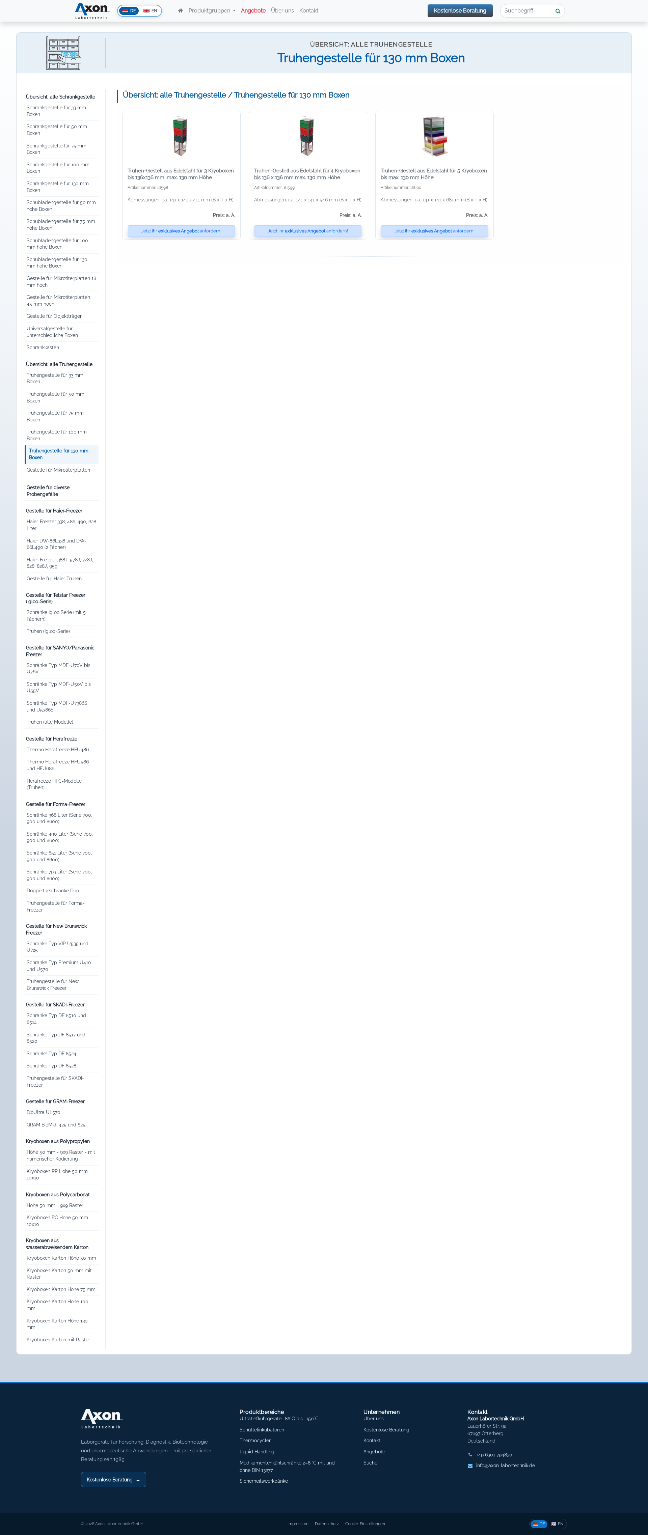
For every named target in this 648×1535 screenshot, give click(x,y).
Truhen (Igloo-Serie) (48, 631)
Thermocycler (255, 1440)
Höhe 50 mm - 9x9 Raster (55, 1205)
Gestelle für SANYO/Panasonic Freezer (60, 651)
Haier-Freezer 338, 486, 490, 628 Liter (61, 525)
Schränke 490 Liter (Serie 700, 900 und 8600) (60, 837)
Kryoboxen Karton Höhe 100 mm (57, 1305)
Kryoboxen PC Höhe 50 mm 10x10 (57, 1221)
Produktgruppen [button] (210, 10)
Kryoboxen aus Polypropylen (58, 1141)
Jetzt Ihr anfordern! (181, 230)
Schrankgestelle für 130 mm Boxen (58, 187)
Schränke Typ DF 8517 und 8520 (56, 1038)
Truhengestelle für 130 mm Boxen (58, 454)
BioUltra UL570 (43, 1112)
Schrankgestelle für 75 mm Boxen (56, 149)
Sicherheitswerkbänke (264, 1481)
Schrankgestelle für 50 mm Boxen (57, 130)
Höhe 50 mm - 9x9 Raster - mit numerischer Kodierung (61, 1155)
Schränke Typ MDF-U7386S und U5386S (57, 706)
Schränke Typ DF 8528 (51, 1065)
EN (560, 1523)
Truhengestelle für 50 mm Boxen (55, 397)
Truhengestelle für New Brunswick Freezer (53, 985)
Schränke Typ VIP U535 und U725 (57, 947)
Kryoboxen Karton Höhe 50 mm (61, 1258)
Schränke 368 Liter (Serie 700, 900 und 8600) (59, 818)
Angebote (374, 1451)
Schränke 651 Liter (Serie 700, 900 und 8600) (59, 856)
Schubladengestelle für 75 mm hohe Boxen (61, 225)
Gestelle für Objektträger (54, 316)
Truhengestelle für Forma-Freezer (56, 906)
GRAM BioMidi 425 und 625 (56, 1124)
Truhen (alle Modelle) (50, 722)
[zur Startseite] (181, 11)
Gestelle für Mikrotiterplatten (58, 470)
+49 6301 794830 (494, 1454)
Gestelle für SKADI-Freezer (55, 1004)
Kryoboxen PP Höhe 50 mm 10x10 (57, 1175)
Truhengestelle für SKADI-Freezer (55, 1082)
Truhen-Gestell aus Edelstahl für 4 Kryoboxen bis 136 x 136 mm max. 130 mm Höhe (307, 174)
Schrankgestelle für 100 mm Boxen (58, 168)
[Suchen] (558, 10)
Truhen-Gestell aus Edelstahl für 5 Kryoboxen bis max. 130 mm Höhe (434, 174)
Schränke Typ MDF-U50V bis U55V (59, 687)
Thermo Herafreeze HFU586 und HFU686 (58, 765)
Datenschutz (327, 1523)
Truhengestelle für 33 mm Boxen (55, 378)
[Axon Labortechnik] (109, 1422)
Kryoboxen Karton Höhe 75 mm (61, 1289)
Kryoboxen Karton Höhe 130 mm (57, 1324)
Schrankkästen (43, 347)
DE (542, 1523)
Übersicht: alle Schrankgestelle (60, 97)
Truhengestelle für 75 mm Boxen (55, 416)
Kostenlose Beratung (460, 10)
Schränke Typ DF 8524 (51, 1053)
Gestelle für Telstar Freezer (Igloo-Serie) (55, 598)
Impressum (298, 1523)
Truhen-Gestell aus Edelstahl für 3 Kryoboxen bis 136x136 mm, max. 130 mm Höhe (181, 174)
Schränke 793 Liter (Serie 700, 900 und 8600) (59, 875)
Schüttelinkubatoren (262, 1429)
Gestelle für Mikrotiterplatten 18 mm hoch (61, 282)
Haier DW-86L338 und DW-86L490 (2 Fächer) (56, 544)
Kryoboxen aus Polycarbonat (58, 1194)
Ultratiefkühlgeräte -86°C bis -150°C (279, 1418)
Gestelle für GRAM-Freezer (55, 1101)
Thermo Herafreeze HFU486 (58, 749)
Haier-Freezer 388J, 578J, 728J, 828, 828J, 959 (60, 563)
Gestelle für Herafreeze (51, 739)
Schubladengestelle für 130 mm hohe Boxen (57, 263)
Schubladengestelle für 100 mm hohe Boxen (57, 244)
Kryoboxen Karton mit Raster (58, 1339)
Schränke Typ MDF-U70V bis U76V (58, 669)
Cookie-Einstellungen (365, 1523)
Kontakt (309, 10)
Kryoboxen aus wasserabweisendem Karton (57, 1244)
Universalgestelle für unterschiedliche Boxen (52, 332)
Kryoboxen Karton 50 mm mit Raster (59, 1274)
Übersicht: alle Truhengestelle (59, 364)
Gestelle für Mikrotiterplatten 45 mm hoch (58, 301)
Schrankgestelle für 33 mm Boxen (56, 111)
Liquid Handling (257, 1451)
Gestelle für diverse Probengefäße (48, 491)
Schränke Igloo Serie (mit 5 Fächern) (56, 616)
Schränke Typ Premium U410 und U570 (59, 966)
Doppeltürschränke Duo (53, 890)
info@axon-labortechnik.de (505, 1465)
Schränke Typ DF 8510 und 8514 (56, 1019)
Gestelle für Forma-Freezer (55, 804)
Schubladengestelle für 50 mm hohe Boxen (61, 206)
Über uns (282, 10)
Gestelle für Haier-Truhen (54, 578)
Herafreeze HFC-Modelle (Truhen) (54, 784)
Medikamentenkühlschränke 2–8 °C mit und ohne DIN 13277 (287, 1466)
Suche (370, 1463)
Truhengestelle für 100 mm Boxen (57, 435)
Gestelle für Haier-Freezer (54, 510)
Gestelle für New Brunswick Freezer (56, 929)
